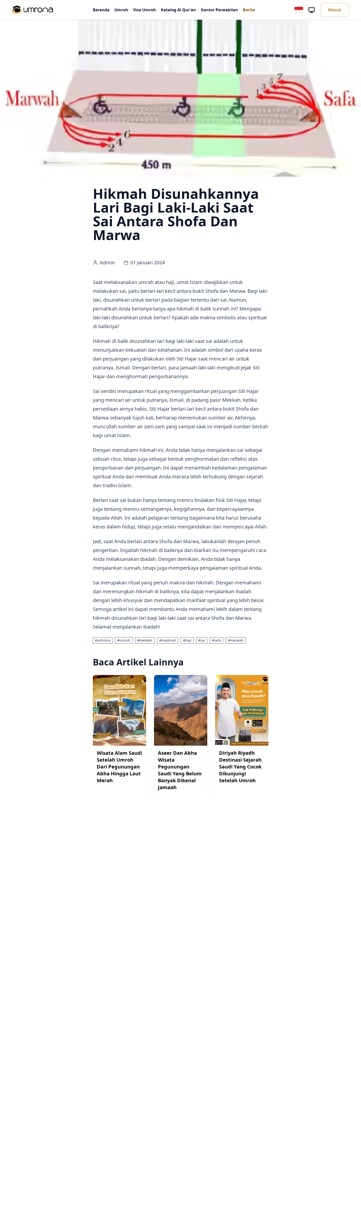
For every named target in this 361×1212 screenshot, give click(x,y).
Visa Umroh (144, 9)
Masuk (334, 10)
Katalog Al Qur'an (178, 9)
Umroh (121, 9)
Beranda (101, 9)
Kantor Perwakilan (219, 9)
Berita (249, 9)
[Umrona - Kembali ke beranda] (32, 10)
